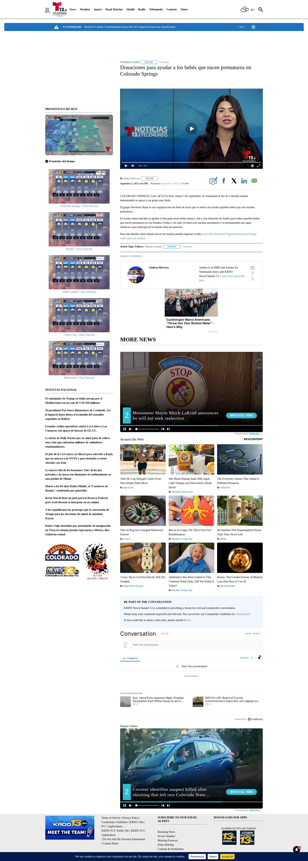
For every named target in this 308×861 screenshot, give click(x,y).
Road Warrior (114, 9)
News (73, 9)
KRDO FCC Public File (115, 830)
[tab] (130, 658)
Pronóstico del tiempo (62, 161)
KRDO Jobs (137, 822)
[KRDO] (60, 9)
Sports (98, 9)
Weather (85, 9)
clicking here (243, 614)
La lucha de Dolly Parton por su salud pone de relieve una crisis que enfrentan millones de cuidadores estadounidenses (77, 442)
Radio (141, 9)
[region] (191, 676)
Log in (248, 633)
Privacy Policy (130, 817)
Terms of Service (110, 817)
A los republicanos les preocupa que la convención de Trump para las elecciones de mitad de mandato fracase (77, 514)
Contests (171, 9)
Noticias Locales (153, 246)
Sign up (256, 633)
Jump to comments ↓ (131, 255)
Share (184, 9)
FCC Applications (111, 826)
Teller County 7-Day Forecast (79, 291)
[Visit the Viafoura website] (255, 719)
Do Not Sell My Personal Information (124, 839)
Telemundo (156, 9)
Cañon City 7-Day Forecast (79, 334)
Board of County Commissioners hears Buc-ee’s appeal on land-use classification (129, 26)
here (188, 620)
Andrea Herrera (132, 178)
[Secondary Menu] (50, 9)
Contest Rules (110, 843)
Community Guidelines (114, 822)
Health (131, 9)
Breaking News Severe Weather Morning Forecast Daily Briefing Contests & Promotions (171, 840)
